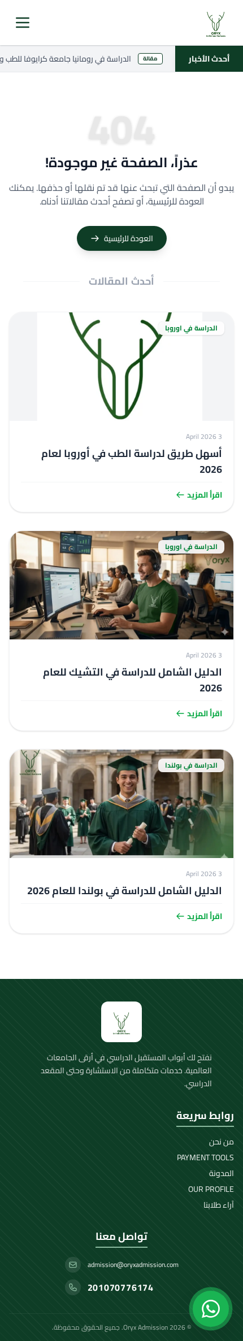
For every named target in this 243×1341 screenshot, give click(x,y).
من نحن (221, 1141)
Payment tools (205, 1157)
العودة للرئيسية (128, 238)
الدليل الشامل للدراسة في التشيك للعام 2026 (132, 680)
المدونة (221, 1173)
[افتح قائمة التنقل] (22, 22)
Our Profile (211, 1189)
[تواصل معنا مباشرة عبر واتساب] (211, 1309)
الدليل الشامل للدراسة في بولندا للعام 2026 (124, 890)
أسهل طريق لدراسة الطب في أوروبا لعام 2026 (131, 461)
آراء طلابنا (218, 1205)
